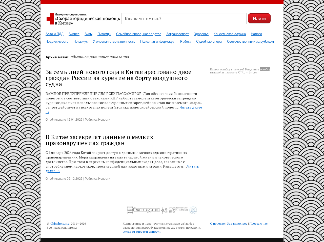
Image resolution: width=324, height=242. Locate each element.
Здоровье (201, 33)
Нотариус (80, 41)
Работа (185, 41)
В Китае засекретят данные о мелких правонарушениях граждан (99, 140)
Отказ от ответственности (141, 231)
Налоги (256, 33)
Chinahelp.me (59, 223)
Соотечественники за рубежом (250, 41)
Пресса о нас (259, 223)
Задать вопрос (237, 223)
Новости (104, 119)
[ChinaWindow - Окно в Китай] (143, 208)
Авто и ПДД (55, 33)
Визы (88, 33)
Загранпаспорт (177, 33)
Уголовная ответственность (114, 41)
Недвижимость (57, 41)
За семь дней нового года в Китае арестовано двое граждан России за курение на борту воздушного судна (118, 78)
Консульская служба (230, 33)
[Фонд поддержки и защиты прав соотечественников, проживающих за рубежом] (193, 208)
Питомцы (104, 33)
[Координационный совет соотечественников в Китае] (175, 208)
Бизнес (74, 33)
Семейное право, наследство (138, 33)
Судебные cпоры (209, 41)
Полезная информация (157, 41)
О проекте (217, 223)
